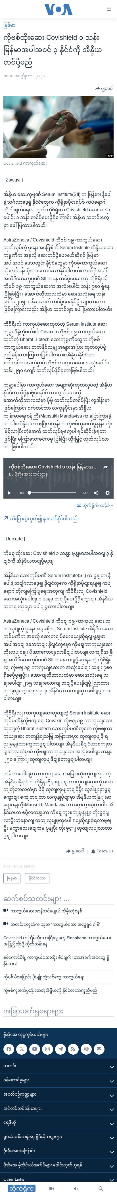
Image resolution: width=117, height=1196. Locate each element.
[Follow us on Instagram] (47, 1049)
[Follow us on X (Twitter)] (21, 1049)
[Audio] (76, 1189)
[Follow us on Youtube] (34, 1049)
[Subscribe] (99, 1049)
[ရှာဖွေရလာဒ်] (100, 1189)
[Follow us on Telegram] (60, 1049)
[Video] (51, 1189)
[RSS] (73, 1049)
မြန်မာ (9, 25)
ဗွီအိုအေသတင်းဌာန (31, 474)
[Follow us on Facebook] (8, 1049)
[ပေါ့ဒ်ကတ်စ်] (86, 1049)
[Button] (104, 89)
